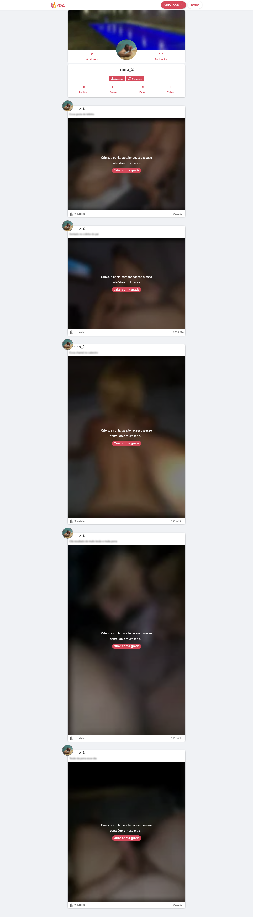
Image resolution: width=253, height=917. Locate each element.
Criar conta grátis (126, 170)
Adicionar (119, 79)
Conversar (137, 79)
